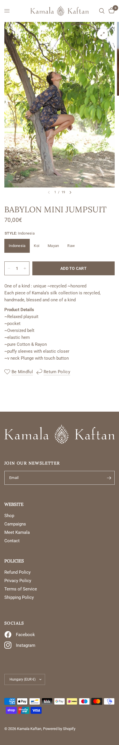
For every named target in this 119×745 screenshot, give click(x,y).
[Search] (102, 11)
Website (13, 504)
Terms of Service (20, 589)
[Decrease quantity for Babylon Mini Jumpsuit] (9, 268)
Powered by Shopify (59, 729)
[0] (111, 11)
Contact (12, 540)
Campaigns (15, 524)
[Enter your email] (109, 478)
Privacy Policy (17, 580)
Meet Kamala (17, 532)
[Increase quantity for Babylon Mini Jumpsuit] (25, 268)
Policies (14, 561)
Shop (9, 515)
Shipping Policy (19, 597)
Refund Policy (17, 572)
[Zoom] (102, 34)
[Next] (70, 192)
